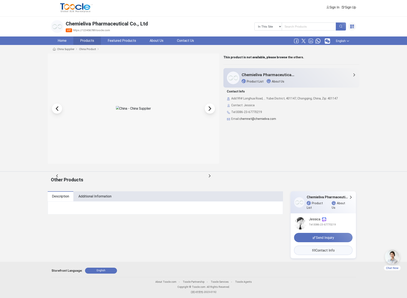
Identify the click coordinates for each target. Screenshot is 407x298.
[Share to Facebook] (296, 40)
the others (295, 57)
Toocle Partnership (193, 281)
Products (87, 41)
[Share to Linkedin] (310, 40)
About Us (156, 41)
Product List (255, 81)
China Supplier (65, 49)
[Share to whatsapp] (318, 40)
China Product (87, 49)
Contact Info (325, 250)
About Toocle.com (165, 281)
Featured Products (122, 41)
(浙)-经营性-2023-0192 (203, 292)
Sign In (334, 7)
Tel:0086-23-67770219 (322, 224)
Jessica (315, 219)
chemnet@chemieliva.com (257, 118)
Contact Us (185, 41)
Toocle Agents (243, 281)
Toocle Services (220, 281)
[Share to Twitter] (303, 40)
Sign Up (350, 7)
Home (62, 41)
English (101, 270)
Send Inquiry (325, 238)
